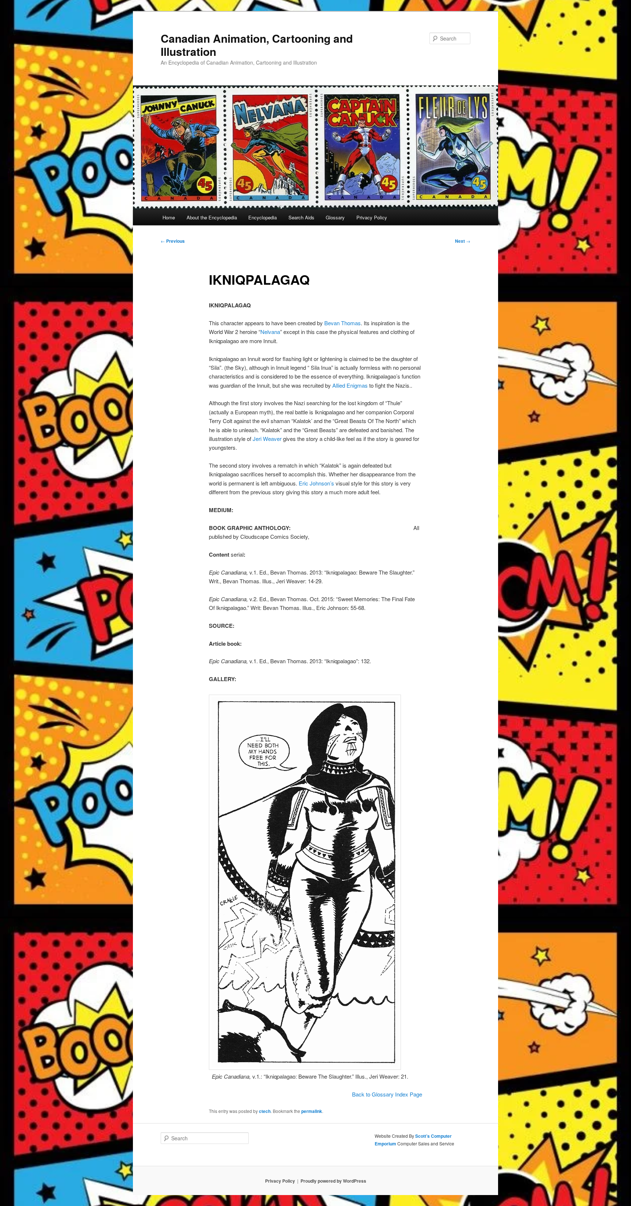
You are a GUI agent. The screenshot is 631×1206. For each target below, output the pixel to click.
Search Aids (301, 217)
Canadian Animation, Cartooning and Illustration (257, 44)
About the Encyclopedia (212, 217)
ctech (265, 1111)
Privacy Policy (371, 217)
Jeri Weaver (267, 438)
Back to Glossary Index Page (387, 1094)
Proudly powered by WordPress (333, 1181)
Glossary (335, 217)
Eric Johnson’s (316, 483)
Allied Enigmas (350, 385)
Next (462, 241)
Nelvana (270, 331)
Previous (173, 241)
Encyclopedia (262, 217)
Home (168, 217)
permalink (311, 1111)
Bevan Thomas (342, 323)
